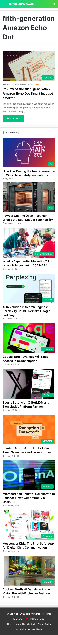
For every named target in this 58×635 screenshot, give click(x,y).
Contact (31, 624)
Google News (35, 629)
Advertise (21, 629)
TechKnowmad (12, 84)
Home (10, 624)
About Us (20, 624)
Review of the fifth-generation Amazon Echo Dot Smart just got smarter (28, 93)
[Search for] (54, 5)
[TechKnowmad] (21, 4)
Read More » (13, 118)
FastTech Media (36, 619)
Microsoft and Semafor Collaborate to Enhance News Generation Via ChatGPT (29, 498)
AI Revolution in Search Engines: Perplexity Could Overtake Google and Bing (26, 311)
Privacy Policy (44, 624)
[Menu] (4, 5)
